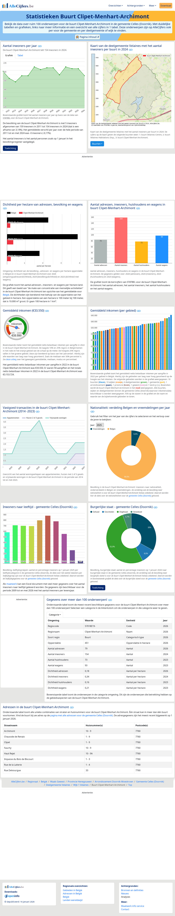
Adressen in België (72, 893)
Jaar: (92, 425)
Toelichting (10, 148)
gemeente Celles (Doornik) (140, 495)
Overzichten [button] (115, 5)
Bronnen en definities (132, 890)
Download (166, 5)
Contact (125, 909)
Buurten (96, 143)
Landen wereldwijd (72, 900)
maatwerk (11, 583)
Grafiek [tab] (9, 55)
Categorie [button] (54, 614)
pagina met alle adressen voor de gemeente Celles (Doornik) (81, 715)
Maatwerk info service (132, 906)
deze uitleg (11, 359)
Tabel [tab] (20, 55)
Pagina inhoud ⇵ (89, 37)
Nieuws (125, 893)
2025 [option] (99, 425)
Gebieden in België (72, 890)
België (6, 294)
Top (130, 784)
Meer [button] (151, 5)
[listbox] (100, 425)
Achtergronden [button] (135, 5)
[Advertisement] (87, 179)
